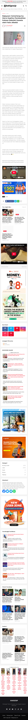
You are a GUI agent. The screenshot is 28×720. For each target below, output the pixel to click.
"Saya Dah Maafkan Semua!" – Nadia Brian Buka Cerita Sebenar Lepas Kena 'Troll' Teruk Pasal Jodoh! (7, 220)
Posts (5, 343)
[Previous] (24, 9)
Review (14, 472)
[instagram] (15, 709)
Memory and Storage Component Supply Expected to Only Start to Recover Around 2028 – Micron (16, 564)
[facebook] (7, 709)
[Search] (26, 6)
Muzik (14, 470)
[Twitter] (15, 201)
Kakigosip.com (14, 717)
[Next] (26, 9)
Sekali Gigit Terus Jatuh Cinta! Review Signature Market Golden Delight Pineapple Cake (15, 397)
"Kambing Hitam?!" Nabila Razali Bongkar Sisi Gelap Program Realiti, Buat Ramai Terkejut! (7, 236)
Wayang (14, 474)
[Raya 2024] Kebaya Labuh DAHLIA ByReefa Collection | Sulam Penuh (19, 682)
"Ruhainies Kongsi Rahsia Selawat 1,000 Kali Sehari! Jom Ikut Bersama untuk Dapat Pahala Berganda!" (12, 9)
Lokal (7, 13)
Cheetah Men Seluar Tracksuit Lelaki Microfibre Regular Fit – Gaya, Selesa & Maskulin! (14, 684)
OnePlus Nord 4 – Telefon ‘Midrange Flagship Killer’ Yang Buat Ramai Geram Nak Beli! (16, 365)
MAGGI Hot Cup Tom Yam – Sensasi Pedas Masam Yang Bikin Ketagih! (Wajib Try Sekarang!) (3, 685)
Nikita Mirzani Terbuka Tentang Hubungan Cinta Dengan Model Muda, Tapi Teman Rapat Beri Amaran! (7, 600)
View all (24, 207)
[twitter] (10, 709)
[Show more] (21, 201)
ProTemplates (21, 717)
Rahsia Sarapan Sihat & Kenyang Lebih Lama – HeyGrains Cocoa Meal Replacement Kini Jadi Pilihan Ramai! (15, 388)
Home (3, 13)
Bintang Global (14, 465)
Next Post (24, 266)
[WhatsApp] (18, 201)
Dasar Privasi (17, 715)
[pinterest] (21, 709)
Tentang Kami (10, 715)
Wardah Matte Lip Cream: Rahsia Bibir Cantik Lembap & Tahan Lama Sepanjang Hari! (25, 684)
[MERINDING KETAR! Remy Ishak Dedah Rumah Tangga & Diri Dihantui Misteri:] (20, 648)
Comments (7, 344)
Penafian (24, 715)
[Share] (25, 26)
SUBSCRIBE (10, 1)
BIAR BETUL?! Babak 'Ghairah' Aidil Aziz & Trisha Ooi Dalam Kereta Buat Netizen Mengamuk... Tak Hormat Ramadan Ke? (7, 616)
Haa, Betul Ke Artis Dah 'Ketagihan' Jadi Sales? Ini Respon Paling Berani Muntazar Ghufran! (20, 220)
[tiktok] (18, 709)
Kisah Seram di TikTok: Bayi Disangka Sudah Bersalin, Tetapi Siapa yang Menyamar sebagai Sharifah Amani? (20, 616)
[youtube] (12, 709)
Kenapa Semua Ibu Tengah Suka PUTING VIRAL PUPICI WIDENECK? (8, 682)
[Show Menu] (2, 6)
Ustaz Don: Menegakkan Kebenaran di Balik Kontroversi (19, 599)
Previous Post (5, 266)
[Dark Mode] (23, 6)
